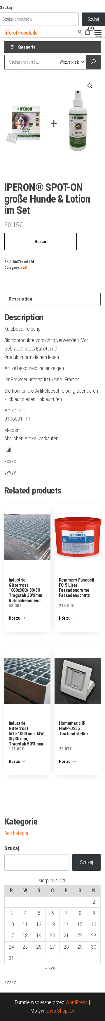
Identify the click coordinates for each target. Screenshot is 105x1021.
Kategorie (27, 47)
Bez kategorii (17, 833)
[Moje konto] (79, 32)
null (24, 267)
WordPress (76, 1002)
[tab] (52, 299)
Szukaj (6, 7)
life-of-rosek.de (20, 33)
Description (20, 299)
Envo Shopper (60, 1011)
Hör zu (40, 241)
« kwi (50, 968)
